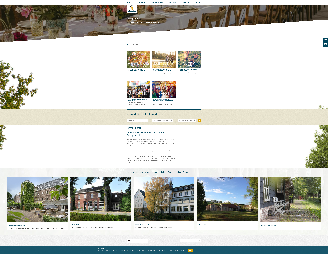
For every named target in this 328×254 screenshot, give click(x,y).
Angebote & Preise (157, 2)
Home (127, 44)
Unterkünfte (141, 2)
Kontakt (326, 46)
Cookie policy (102, 252)
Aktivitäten (172, 2)
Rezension (186, 2)
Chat (325, 41)
